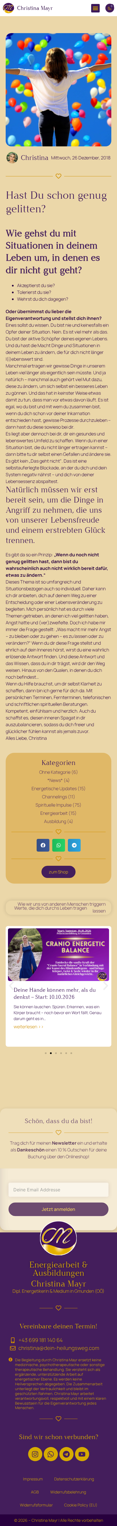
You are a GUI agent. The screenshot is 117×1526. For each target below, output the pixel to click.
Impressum (33, 1479)
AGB (35, 1492)
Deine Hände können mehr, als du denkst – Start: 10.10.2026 (55, 993)
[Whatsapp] (51, 1454)
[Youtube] (82, 1454)
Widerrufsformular (36, 1505)
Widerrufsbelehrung (68, 1492)
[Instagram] (35, 1454)
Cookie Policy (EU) (80, 1505)
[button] (95, 8)
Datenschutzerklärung (74, 1479)
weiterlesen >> (29, 1026)
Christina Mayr (35, 8)
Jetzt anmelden (58, 1209)
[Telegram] (66, 1454)
